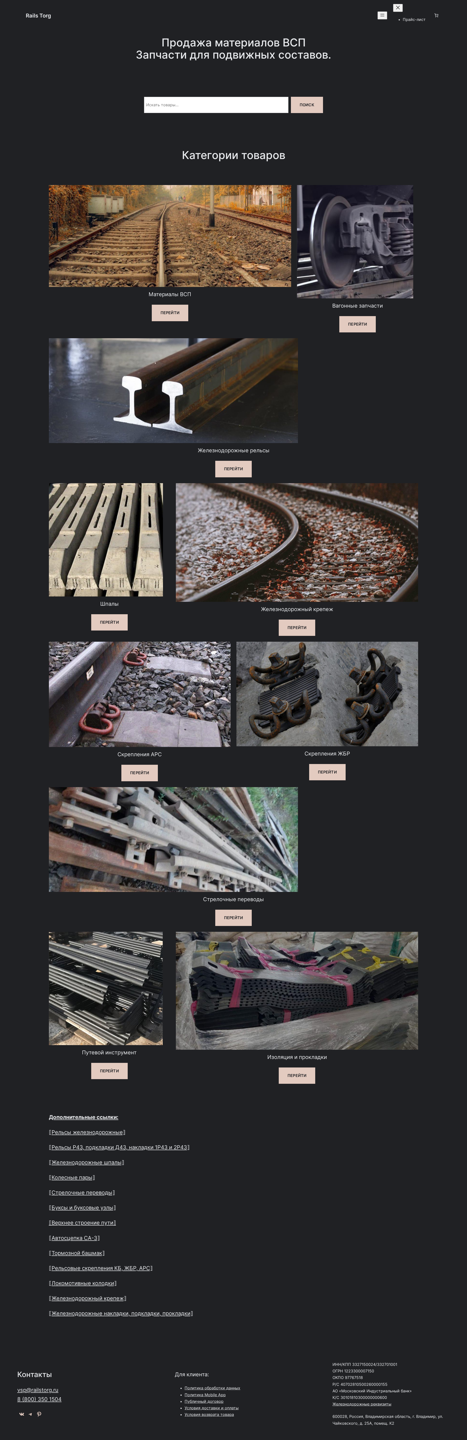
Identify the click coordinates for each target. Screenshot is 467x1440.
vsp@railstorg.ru (37, 1390)
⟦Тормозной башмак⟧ (77, 1253)
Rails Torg (38, 15)
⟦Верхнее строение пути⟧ (82, 1222)
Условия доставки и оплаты (212, 1407)
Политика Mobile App (205, 1394)
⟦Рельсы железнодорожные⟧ (87, 1132)
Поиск (307, 104)
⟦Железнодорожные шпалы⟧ (86, 1162)
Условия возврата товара (209, 1414)
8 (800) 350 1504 (39, 1399)
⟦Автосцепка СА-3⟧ (74, 1238)
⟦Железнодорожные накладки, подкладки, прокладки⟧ (121, 1313)
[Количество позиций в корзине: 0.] (436, 15)
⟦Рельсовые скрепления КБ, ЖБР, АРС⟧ (101, 1268)
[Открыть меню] (382, 15)
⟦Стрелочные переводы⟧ (82, 1192)
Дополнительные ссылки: (83, 1117)
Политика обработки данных (212, 1388)
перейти (170, 312)
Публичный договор (204, 1401)
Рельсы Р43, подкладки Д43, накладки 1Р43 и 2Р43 (119, 1147)
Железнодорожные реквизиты (361, 1404)
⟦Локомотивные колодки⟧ (83, 1283)
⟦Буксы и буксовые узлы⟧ (82, 1207)
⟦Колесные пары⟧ (72, 1177)
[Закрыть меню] (398, 8)
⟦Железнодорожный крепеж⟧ (87, 1298)
